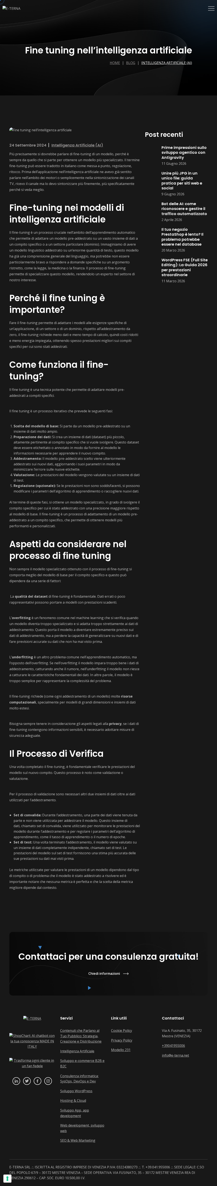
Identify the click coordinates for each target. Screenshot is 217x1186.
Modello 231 (121, 1050)
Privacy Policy (121, 1040)
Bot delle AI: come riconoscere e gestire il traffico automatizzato (184, 208)
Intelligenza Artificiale (77, 1051)
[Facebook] (37, 1081)
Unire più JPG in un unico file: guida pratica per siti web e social (181, 181)
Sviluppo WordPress (76, 1091)
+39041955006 (173, 1045)
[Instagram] (48, 1081)
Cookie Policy (121, 1030)
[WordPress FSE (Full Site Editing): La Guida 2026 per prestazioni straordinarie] (151, 270)
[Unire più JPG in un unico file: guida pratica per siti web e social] (151, 184)
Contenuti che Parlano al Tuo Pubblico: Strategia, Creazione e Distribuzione (81, 1036)
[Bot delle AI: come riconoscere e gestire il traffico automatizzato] (151, 212)
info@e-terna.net (175, 1055)
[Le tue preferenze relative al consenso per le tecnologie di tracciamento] (7, 1179)
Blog (130, 62)
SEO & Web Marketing (77, 1140)
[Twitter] (27, 1081)
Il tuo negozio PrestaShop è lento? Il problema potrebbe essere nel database (182, 237)
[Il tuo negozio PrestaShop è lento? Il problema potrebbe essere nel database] (151, 240)
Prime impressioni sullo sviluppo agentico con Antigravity (184, 152)
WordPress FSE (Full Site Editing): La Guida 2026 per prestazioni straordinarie (184, 267)
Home (115, 62)
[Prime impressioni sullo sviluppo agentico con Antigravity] (151, 155)
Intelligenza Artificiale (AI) (166, 62)
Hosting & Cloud (73, 1100)
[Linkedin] (16, 1081)
